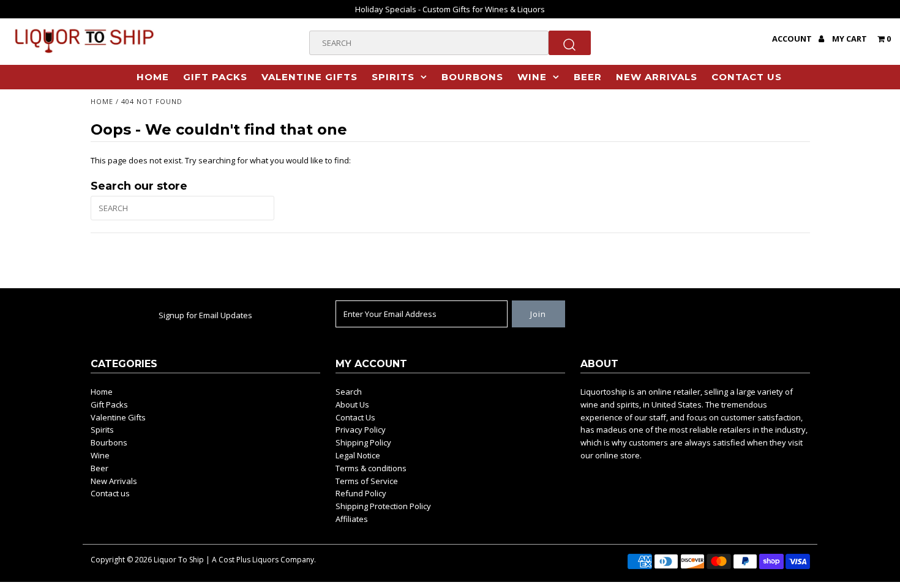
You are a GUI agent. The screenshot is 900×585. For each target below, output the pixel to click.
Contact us (746, 77)
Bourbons (472, 77)
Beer (588, 77)
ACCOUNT (793, 38)
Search (349, 391)
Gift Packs (215, 77)
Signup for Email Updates (205, 315)
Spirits (393, 77)
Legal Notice (358, 455)
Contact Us (355, 417)
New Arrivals (656, 77)
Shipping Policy (363, 442)
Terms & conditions (371, 468)
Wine (532, 77)
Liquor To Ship (179, 559)
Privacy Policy (361, 429)
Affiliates (352, 518)
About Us (352, 404)
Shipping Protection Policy (383, 506)
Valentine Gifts (309, 77)
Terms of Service (367, 480)
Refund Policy (361, 493)
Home (153, 77)
